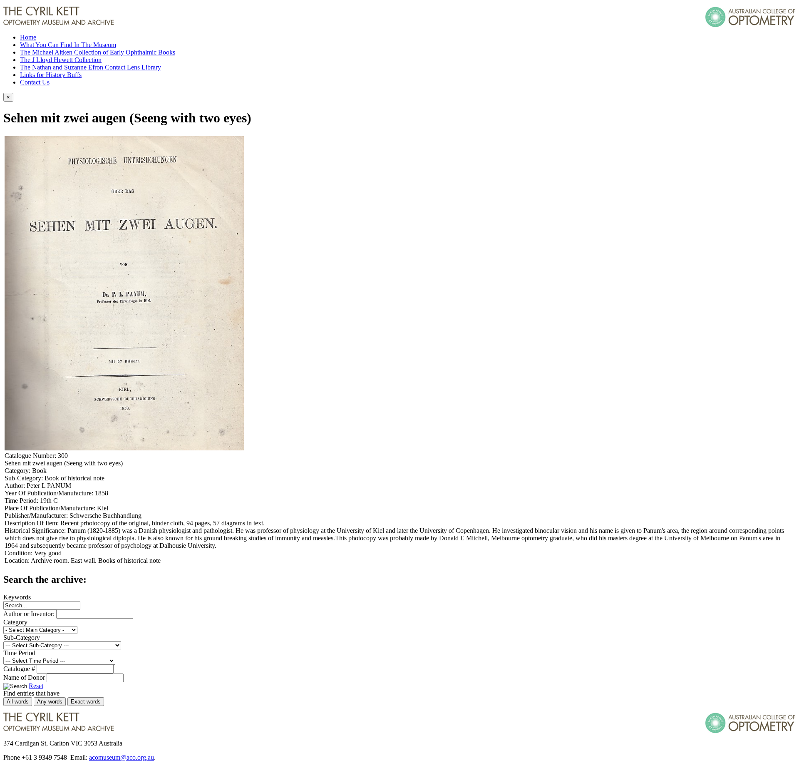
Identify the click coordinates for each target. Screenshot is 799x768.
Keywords (17, 597)
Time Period (19, 652)
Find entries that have (31, 693)
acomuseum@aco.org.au (121, 757)
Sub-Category (21, 637)
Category (15, 622)
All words (18, 701)
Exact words (86, 701)
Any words (49, 701)
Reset (36, 685)
